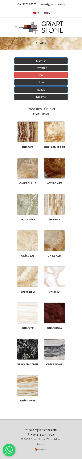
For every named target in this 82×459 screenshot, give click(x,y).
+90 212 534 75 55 (26, 4)
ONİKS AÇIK (54, 255)
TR (37, 13)
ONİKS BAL (27, 255)
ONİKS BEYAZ (54, 364)
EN (48, 13)
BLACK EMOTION (27, 364)
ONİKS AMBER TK (54, 147)
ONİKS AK (54, 292)
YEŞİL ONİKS (27, 219)
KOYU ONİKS (54, 183)
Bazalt (41, 89)
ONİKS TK (28, 328)
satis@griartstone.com (53, 4)
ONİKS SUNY (27, 400)
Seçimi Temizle (41, 113)
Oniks (41, 75)
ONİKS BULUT (27, 183)
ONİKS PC (27, 147)
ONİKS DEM (28, 292)
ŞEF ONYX (54, 219)
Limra (41, 82)
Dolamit (41, 97)
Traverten (41, 68)
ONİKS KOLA (54, 328)
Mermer (41, 60)
